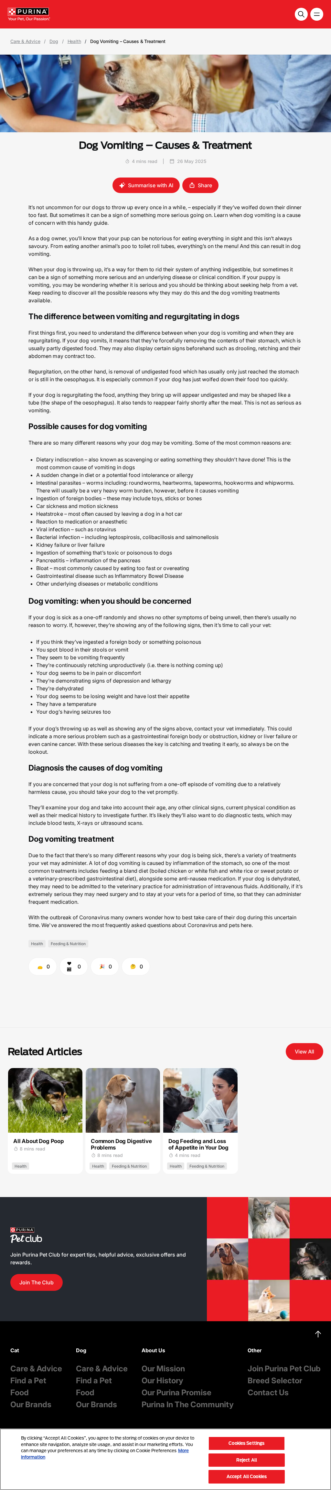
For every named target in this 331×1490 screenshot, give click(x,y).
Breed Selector (275, 1380)
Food (19, 1392)
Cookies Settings (246, 1443)
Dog (53, 41)
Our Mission (163, 1368)
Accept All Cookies (247, 1476)
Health (74, 41)
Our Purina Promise (176, 1392)
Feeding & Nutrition (68, 943)
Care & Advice (25, 41)
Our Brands (30, 1404)
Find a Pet (28, 1380)
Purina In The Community (188, 1404)
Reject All (246, 1460)
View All (304, 1051)
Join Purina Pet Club (284, 1368)
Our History (162, 1380)
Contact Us (268, 1392)
